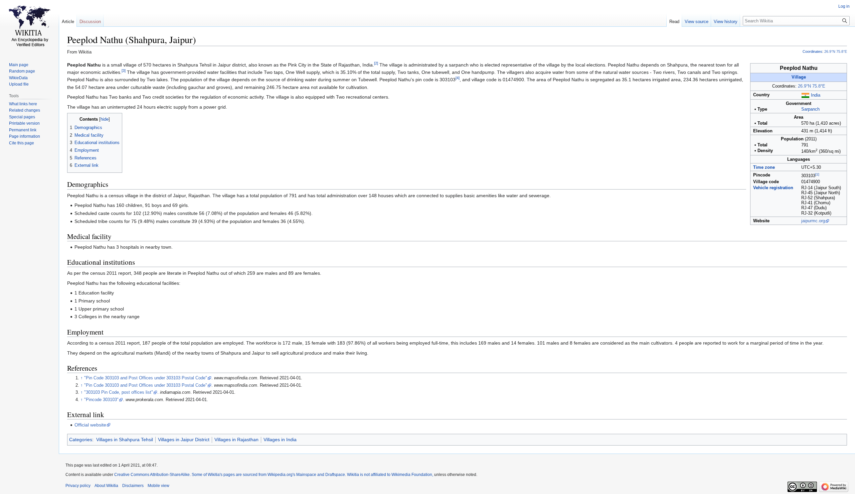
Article (68, 21)
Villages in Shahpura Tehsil (124, 439)
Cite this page (21, 143)
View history (725, 21)
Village (799, 77)
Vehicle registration (773, 188)
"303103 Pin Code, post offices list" (118, 392)
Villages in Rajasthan (236, 439)
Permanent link (22, 130)
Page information (24, 136)
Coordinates (812, 51)
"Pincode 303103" (101, 399)
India (815, 95)
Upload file (19, 84)
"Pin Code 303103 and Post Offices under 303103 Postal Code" (145, 378)
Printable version (24, 123)
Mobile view (158, 485)
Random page (22, 71)
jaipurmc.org (813, 221)
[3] (124, 71)
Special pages (22, 117)
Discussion (90, 21)
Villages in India (280, 439)
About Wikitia (106, 485)
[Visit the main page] (29, 26)
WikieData (18, 78)
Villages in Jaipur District (183, 439)
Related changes (24, 110)
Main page (18, 65)
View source (696, 21)
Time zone (764, 167)
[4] (458, 78)
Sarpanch (810, 109)
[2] (376, 63)
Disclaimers (133, 485)
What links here (23, 104)
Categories (80, 439)
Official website (90, 424)
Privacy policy (78, 485)
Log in (844, 6)
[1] (817, 174)
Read (674, 21)
